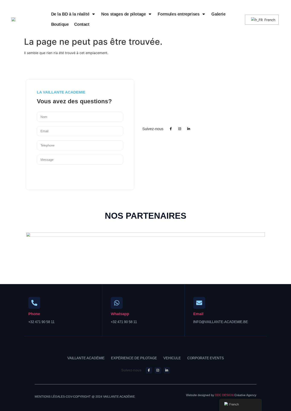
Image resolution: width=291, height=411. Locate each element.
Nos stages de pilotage (123, 14)
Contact (81, 24)
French (268, 20)
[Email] (199, 303)
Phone (34, 314)
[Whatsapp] (117, 303)
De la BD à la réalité (70, 14)
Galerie (218, 14)
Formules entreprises (178, 14)
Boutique (60, 24)
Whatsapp (120, 314)
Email (198, 314)
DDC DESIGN (224, 395)
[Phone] (34, 303)
